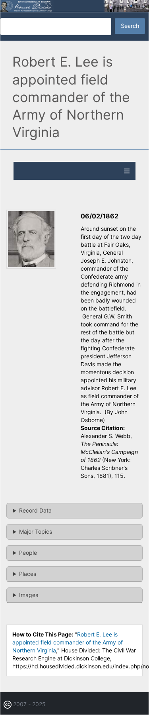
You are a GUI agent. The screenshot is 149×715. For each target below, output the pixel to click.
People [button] (28, 552)
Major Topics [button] (35, 531)
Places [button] (27, 573)
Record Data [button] (35, 510)
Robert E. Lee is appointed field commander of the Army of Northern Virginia (67, 642)
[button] (31, 266)
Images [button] (28, 594)
